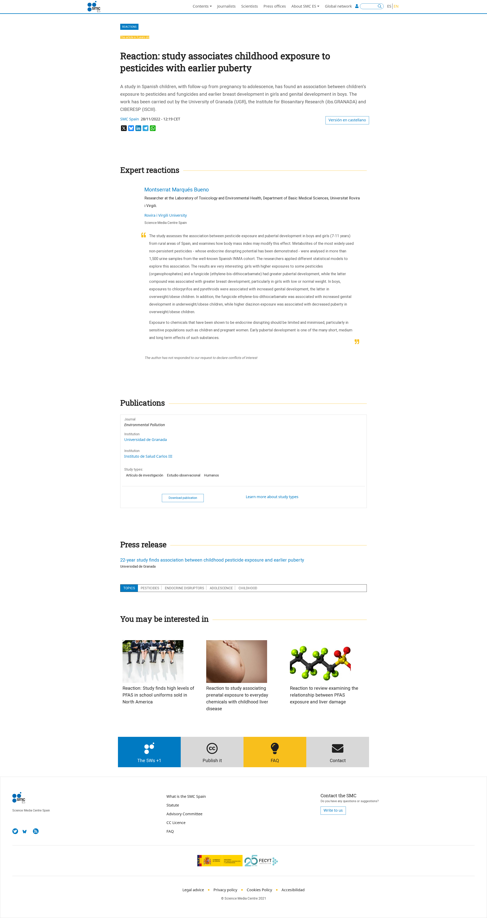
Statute (172, 805)
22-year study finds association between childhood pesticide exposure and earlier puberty (212, 560)
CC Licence (175, 822)
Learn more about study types (272, 496)
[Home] (95, 6)
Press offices (274, 6)
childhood (248, 588)
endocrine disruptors (184, 588)
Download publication (183, 498)
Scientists (249, 6)
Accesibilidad (293, 889)
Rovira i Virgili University (165, 215)
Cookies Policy (259, 889)
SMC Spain (129, 119)
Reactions (129, 26)
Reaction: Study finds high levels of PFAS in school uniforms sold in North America (158, 695)
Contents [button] (201, 6)
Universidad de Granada (145, 439)
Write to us (333, 810)
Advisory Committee (184, 813)
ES (389, 6)
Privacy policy (225, 889)
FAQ (170, 831)
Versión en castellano (347, 119)
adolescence (221, 588)
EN (396, 6)
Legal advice (193, 889)
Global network (338, 6)
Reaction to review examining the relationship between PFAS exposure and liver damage (324, 695)
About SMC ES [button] (303, 6)
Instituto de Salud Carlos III (148, 456)
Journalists (226, 6)
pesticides (150, 588)
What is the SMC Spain (186, 796)
